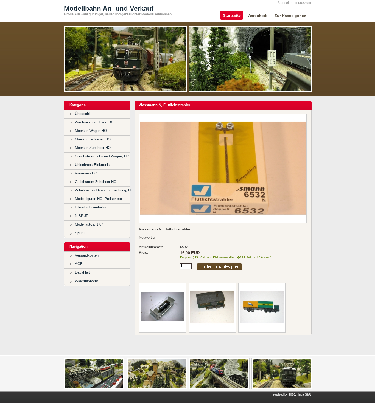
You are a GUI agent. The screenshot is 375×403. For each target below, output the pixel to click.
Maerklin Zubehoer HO (93, 148)
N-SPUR (81, 216)
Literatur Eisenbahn (90, 207)
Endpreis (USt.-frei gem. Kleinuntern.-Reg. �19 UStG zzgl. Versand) (226, 257)
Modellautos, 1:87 (89, 224)
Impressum (303, 3)
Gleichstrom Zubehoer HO (95, 182)
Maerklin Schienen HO (93, 139)
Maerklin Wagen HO (91, 131)
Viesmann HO (86, 173)
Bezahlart (82, 272)
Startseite (285, 3)
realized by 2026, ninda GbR (292, 394)
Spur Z (80, 233)
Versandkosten (87, 255)
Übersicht (82, 114)
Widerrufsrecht (86, 281)
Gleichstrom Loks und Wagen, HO (102, 156)
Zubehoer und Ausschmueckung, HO (104, 190)
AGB (79, 264)
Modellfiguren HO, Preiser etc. (99, 199)
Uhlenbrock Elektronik (92, 165)
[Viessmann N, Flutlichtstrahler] (223, 221)
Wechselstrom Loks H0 (93, 122)
